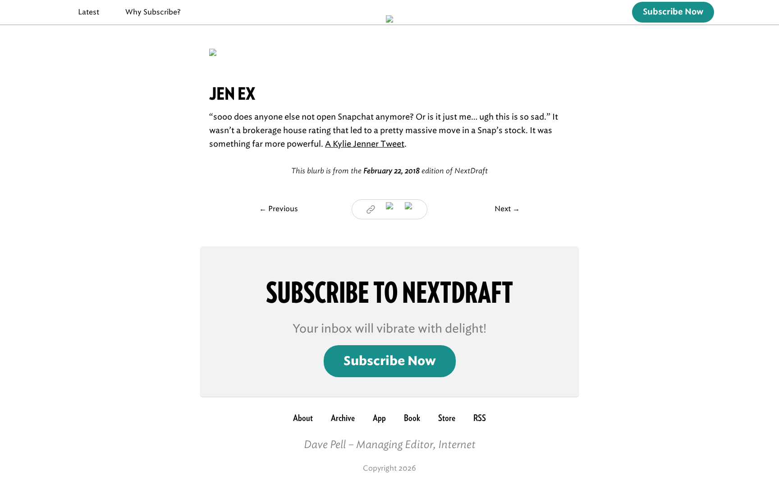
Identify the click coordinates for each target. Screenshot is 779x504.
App (379, 417)
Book (412, 417)
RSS (479, 417)
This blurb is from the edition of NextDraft (389, 170)
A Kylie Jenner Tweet (364, 144)
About (303, 417)
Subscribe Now (673, 12)
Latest (88, 12)
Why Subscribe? (153, 12)
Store (446, 417)
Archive (343, 417)
